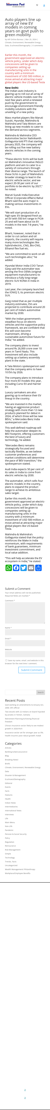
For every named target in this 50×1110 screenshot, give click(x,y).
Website (8, 649)
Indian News (10, 803)
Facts (7, 791)
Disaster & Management (15, 775)
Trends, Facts (10, 861)
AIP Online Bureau (15, 39)
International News (13, 810)
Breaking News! (11, 759)
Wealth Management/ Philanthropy (20, 869)
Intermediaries (11, 806)
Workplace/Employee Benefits (17, 873)
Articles (8, 748)
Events (8, 787)
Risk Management (12, 850)
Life (6, 818)
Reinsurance (10, 846)
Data (7, 45)
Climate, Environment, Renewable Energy (23, 42)
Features (8, 795)
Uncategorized (11, 865)
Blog (7, 756)
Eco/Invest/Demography (20, 45)
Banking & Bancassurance (16, 752)
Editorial (8, 783)
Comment (10, 600)
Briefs (7, 763)
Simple (8, 853)
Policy (7, 838)
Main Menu (10, 822)
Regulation (9, 842)
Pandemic (9, 830)
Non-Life (8, 826)
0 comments (37, 45)
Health (8, 799)
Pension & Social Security (16, 834)
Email (8, 638)
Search (41, 692)
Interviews (9, 814)
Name (8, 628)
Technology (10, 857)
